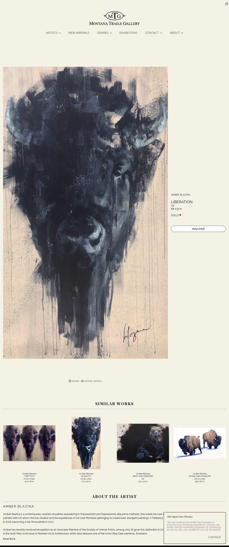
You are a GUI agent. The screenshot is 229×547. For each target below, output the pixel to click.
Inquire (198, 228)
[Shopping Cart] (226, 3)
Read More (9, 539)
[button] (53, 32)
